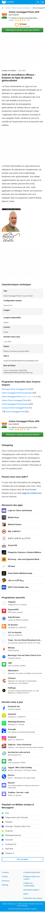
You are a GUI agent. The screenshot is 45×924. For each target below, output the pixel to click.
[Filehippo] (8, 2)
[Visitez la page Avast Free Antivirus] (22, 25)
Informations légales (31, 890)
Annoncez (6, 881)
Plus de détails (22, 859)
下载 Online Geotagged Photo (13, 412)
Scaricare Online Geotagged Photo (15, 408)
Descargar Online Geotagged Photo (15, 389)
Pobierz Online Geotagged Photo (14, 400)
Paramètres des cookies (32, 898)
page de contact (29, 493)
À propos (5, 872)
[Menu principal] (43, 2)
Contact (5, 876)
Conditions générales (31, 872)
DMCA (26, 894)
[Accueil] (2, 8)
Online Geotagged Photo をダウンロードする (19, 397)
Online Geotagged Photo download (15, 404)
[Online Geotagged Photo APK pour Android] (4, 16)
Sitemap (5, 885)
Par (23, 18)
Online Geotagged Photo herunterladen (17, 393)
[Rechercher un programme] (38, 2)
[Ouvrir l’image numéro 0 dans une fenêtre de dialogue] (11, 225)
